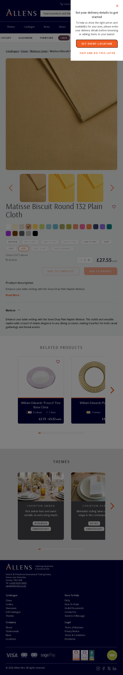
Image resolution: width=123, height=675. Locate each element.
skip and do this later (97, 53)
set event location (97, 43)
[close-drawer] (117, 6)
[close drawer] (35, 337)
